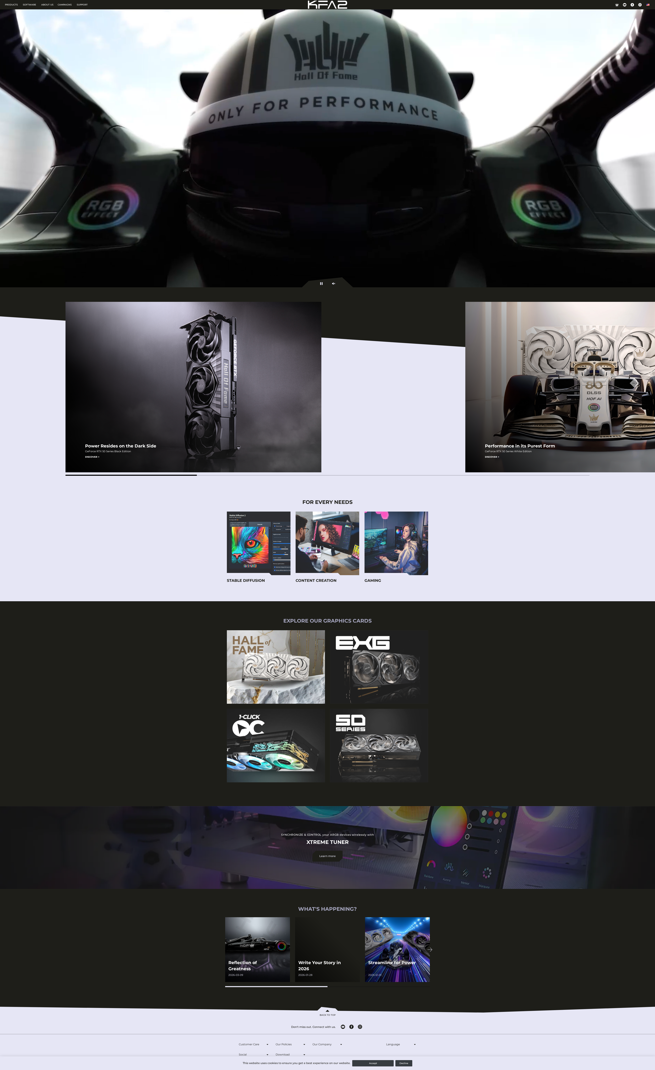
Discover (92, 456)
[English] (648, 4)
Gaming (373, 580)
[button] (131, 475)
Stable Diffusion (246, 580)
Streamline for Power (392, 962)
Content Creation (316, 580)
